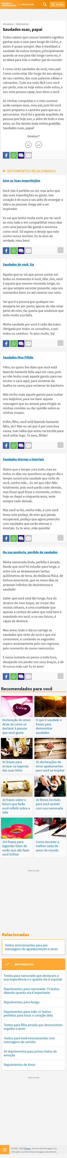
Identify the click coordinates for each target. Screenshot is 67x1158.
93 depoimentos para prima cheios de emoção (30, 1053)
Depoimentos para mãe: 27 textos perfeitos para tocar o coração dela (28, 1013)
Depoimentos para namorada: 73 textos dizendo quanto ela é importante (31, 991)
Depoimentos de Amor (19, 1064)
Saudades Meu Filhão (18, 357)
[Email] (28, 155)
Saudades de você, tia (18, 264)
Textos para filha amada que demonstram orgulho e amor (33, 1027)
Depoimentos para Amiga (21, 1002)
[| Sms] (21, 155)
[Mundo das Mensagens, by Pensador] (18, 4)
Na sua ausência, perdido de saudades (30, 552)
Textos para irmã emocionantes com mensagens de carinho (29, 1040)
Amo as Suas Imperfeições (21, 180)
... (60, 250)
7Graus (27, 1148)
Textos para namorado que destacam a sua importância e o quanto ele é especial (33, 977)
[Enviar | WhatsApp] (13, 155)
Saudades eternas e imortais (23, 459)
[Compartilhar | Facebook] (6, 155)
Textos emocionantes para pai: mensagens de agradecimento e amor (31, 947)
